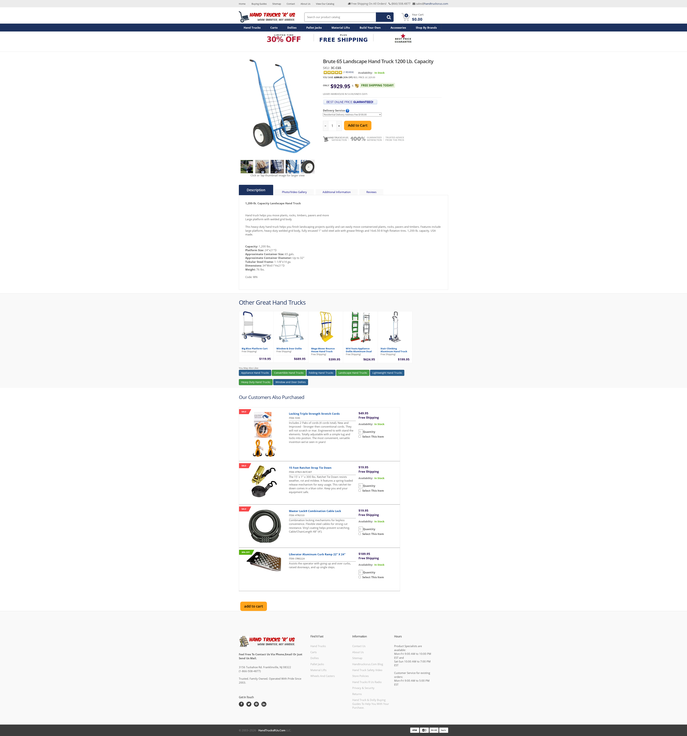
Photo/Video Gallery (294, 192)
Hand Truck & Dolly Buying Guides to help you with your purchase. (370, 703)
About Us (305, 4)
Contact (291, 4)
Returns (357, 694)
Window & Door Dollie (289, 348)
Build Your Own (370, 27)
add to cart (253, 606)
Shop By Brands (426, 27)
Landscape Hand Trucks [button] (352, 372)
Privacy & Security (363, 688)
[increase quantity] (339, 126)
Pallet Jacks (314, 27)
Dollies (291, 27)
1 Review (348, 72)
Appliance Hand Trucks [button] (255, 372)
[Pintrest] (256, 704)
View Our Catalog (325, 4)
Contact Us (359, 646)
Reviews (371, 192)
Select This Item (372, 436)
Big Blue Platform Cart (255, 348)
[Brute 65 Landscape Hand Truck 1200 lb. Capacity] (247, 166)
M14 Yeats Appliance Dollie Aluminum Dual (359, 350)
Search (383, 17)
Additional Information (337, 192)
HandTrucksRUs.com (271, 730)
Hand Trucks (252, 27)
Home (242, 4)
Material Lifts (341, 27)
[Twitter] (248, 704)
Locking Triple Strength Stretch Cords (314, 413)
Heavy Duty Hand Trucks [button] (255, 382)
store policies (360, 676)
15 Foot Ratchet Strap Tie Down (310, 467)
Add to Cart (357, 125)
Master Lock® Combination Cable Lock (315, 511)
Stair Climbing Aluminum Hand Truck (394, 350)
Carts (273, 27)
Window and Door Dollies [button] (291, 382)
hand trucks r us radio (367, 682)
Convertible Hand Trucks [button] (289, 372)
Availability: (365, 72)
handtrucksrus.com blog (367, 664)
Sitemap (276, 4)
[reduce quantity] (325, 126)
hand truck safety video (367, 670)
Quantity (369, 431)
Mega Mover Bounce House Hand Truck (323, 350)
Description (256, 190)
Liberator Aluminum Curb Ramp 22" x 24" (317, 554)
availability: (366, 424)
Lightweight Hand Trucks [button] (387, 372)
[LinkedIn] (263, 704)
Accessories (398, 27)
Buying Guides (259, 4)
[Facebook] (241, 704)
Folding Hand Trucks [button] (321, 372)
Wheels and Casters (322, 676)
